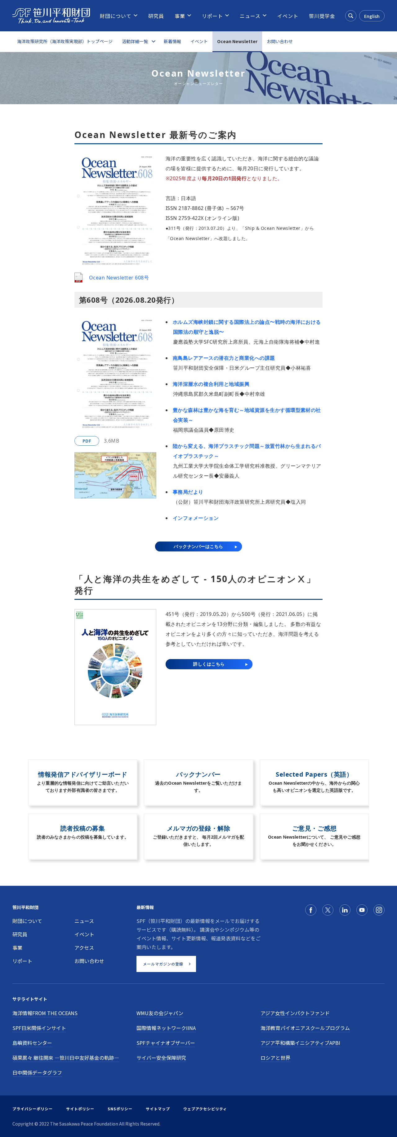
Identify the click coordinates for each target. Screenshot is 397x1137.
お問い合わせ (280, 41)
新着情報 (172, 41)
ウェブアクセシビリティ (205, 1108)
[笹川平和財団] (51, 16)
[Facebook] (310, 910)
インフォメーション (196, 518)
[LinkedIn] (344, 910)
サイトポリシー (80, 1108)
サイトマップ (158, 1108)
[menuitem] (116, 15)
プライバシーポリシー (32, 1108)
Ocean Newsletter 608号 (119, 277)
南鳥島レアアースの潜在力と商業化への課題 (224, 357)
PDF (87, 441)
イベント (199, 41)
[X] (327, 910)
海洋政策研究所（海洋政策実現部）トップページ (65, 41)
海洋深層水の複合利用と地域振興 (211, 384)
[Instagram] (379, 910)
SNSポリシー (120, 1108)
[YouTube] (362, 910)
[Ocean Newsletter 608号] (78, 277)
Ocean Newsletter (237, 41)
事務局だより (188, 491)
